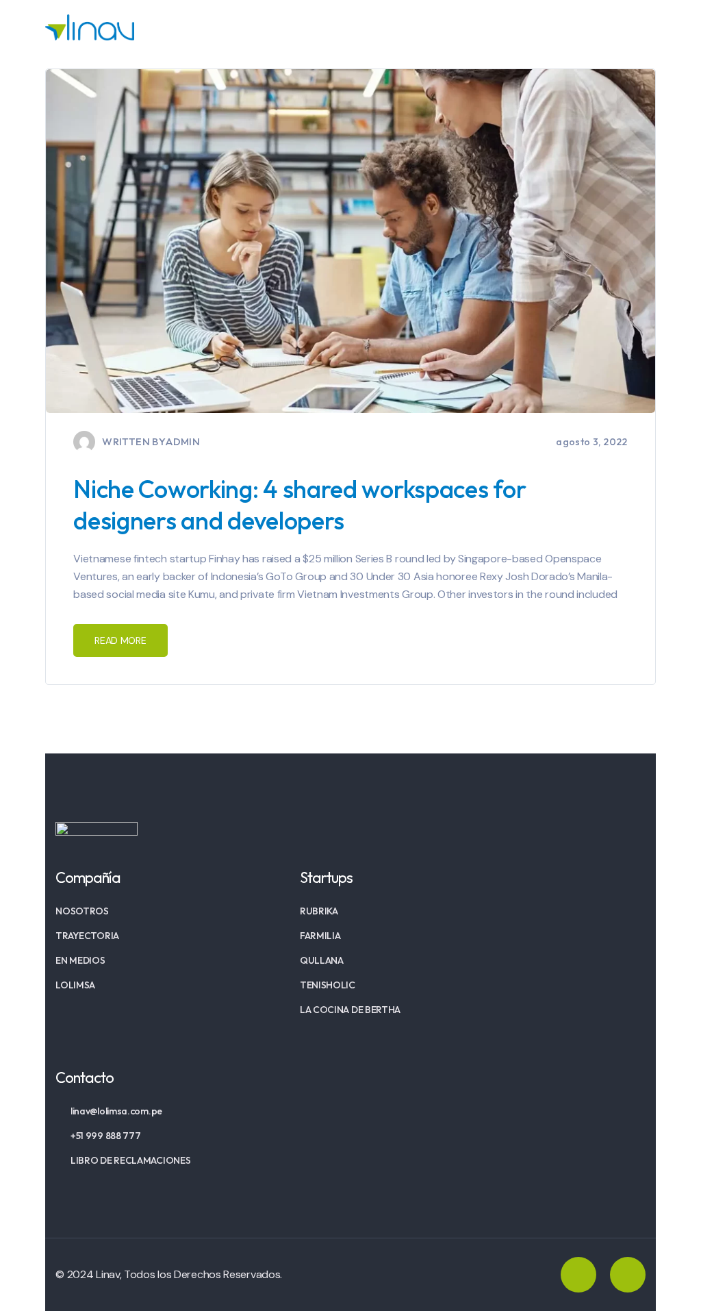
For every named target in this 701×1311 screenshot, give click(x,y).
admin (183, 441)
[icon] (578, 1275)
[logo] (89, 26)
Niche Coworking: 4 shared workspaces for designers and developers (299, 504)
